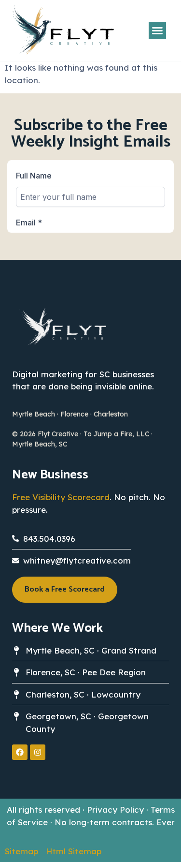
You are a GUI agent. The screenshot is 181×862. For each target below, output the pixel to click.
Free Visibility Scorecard (61, 497)
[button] (157, 30)
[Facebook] (20, 752)
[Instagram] (37, 752)
